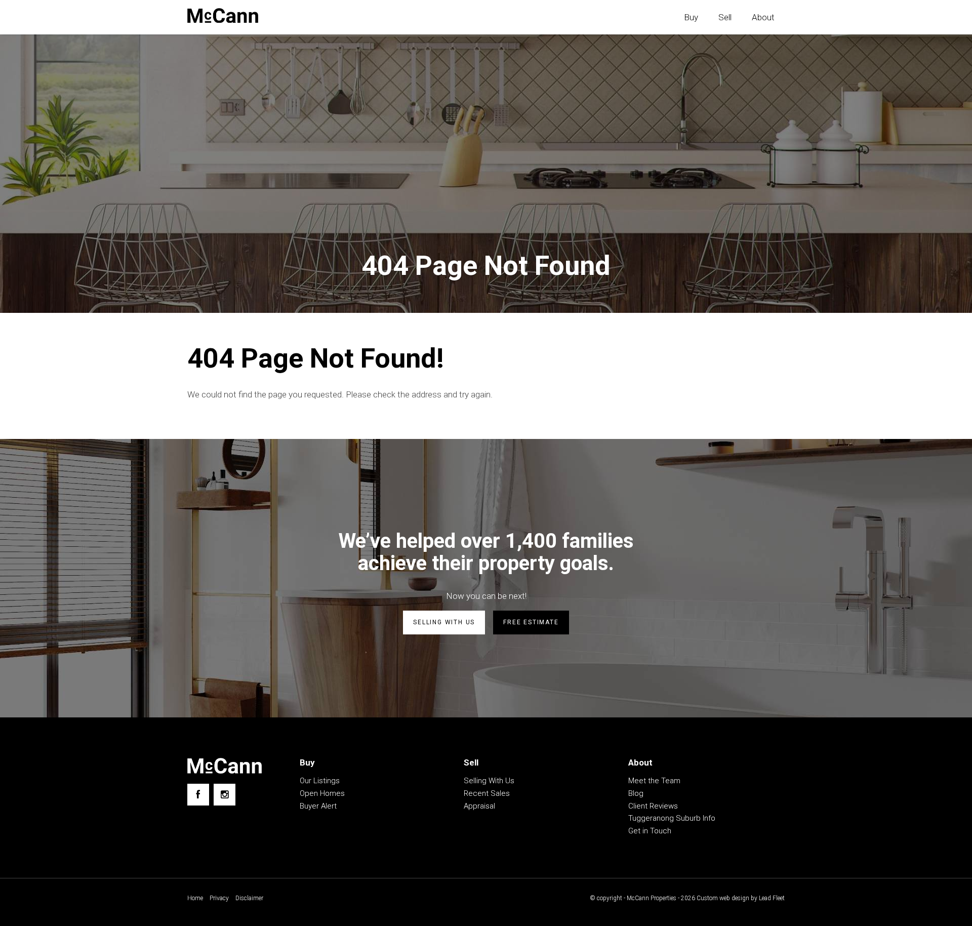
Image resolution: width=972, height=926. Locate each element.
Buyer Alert (318, 806)
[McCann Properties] (222, 15)
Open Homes (322, 793)
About (763, 17)
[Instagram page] (224, 795)
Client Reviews (653, 806)
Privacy (219, 898)
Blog (635, 793)
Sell (725, 17)
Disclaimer (249, 898)
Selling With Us (489, 780)
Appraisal (479, 806)
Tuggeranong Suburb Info (671, 818)
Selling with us (444, 622)
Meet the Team (654, 780)
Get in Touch (649, 830)
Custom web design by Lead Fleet (741, 898)
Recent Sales (487, 793)
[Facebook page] (198, 795)
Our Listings (320, 780)
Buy (691, 17)
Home (195, 898)
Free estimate (530, 622)
